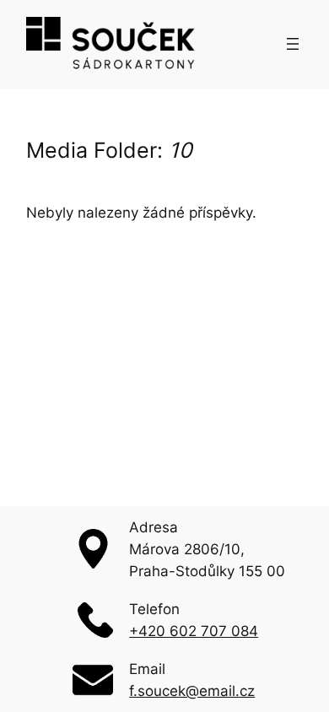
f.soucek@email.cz (192, 690)
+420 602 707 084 (193, 631)
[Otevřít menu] (293, 44)
